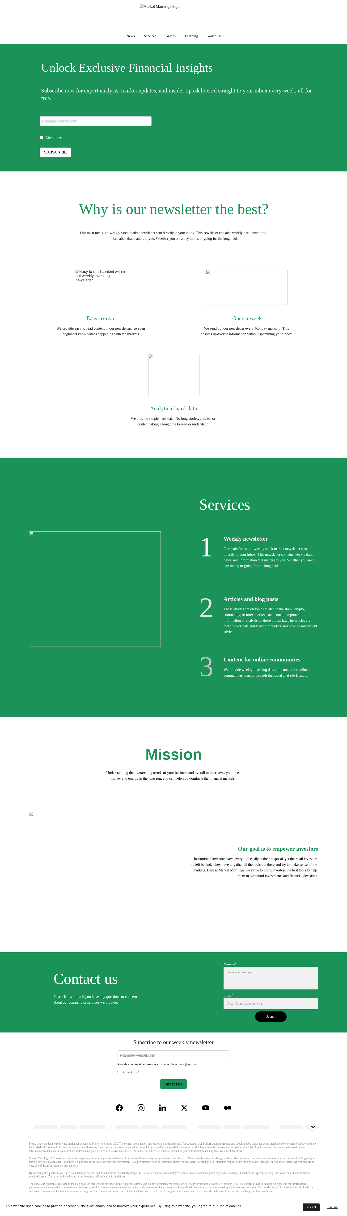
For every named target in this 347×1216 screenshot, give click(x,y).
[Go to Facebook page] (119, 1107)
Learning (191, 36)
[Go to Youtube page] (205, 1107)
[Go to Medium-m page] (227, 1107)
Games (170, 36)
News (131, 36)
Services (150, 36)
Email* (228, 995)
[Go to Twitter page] (184, 1107)
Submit (270, 1016)
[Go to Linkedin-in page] (162, 1107)
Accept (311, 1207)
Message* (230, 964)
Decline (332, 1207)
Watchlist (214, 36)
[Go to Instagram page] (141, 1107)
